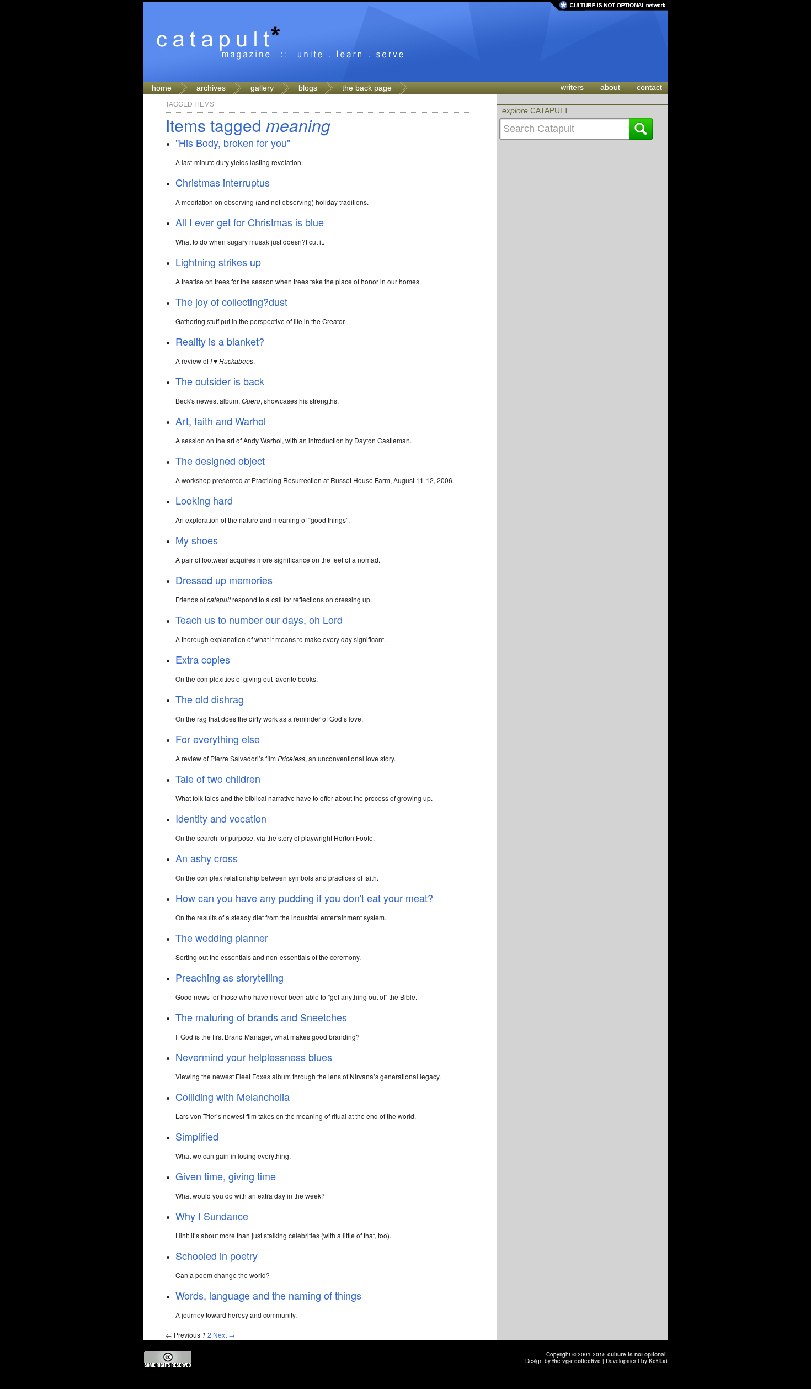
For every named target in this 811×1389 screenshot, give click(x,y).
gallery (262, 87)
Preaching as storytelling (229, 977)
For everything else (217, 738)
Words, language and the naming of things (268, 1295)
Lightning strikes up (218, 262)
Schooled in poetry (216, 1255)
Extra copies (202, 659)
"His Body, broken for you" (232, 142)
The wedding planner (221, 937)
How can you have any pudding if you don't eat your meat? (304, 897)
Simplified (196, 1136)
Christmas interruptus (222, 182)
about (610, 87)
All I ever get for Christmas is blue (249, 222)
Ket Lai (658, 1361)
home (162, 87)
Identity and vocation (220, 818)
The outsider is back (219, 381)
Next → (224, 1334)
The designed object (220, 460)
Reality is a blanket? (219, 341)
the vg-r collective (576, 1361)
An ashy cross (206, 858)
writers (572, 87)
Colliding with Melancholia (232, 1096)
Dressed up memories (224, 579)
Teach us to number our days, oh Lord (259, 619)
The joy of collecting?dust (231, 301)
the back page (367, 87)
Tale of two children (217, 778)
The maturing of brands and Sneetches (261, 1017)
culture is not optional (636, 1354)
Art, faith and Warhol (220, 420)
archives (211, 87)
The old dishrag (209, 699)
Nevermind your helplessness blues (253, 1056)
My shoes (196, 540)
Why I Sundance (211, 1215)
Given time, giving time (225, 1176)
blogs (307, 87)
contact (649, 87)
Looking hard (204, 500)
